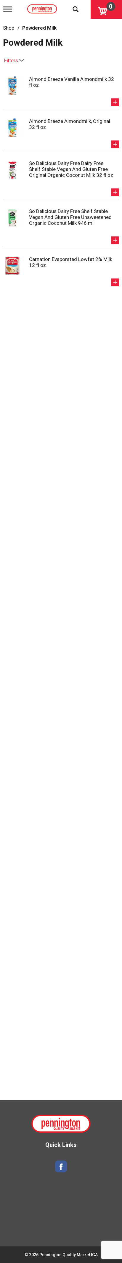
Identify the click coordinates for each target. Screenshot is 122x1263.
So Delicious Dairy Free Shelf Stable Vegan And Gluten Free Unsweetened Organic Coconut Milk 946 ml (70, 217)
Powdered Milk (39, 28)
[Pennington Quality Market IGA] (43, 8)
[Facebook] (61, 1167)
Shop (8, 28)
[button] (115, 102)
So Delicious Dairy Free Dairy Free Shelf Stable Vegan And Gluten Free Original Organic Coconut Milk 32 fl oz (71, 169)
